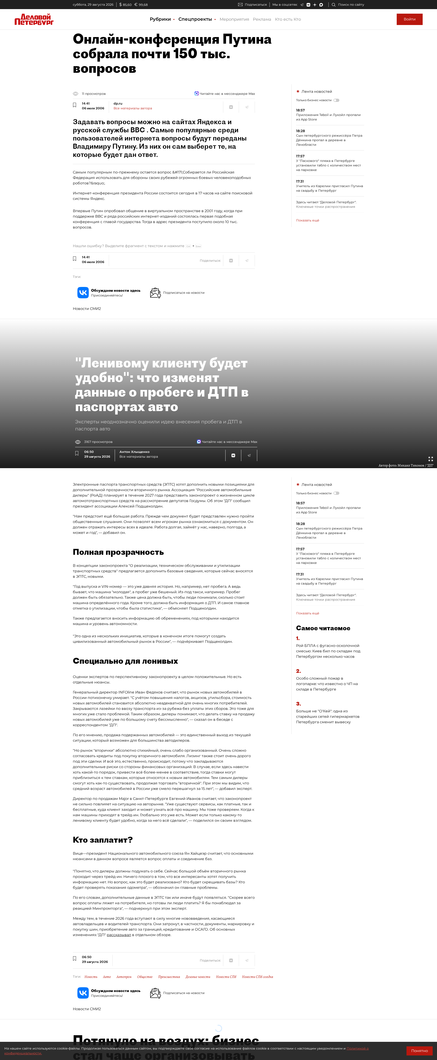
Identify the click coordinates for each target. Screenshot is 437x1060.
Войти (410, 19)
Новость (90, 976)
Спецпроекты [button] (195, 19)
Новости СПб (226, 976)
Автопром (124, 976)
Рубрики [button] (161, 19)
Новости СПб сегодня (257, 976)
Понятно (419, 1051)
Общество (144, 976)
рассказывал (119, 935)
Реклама (262, 19)
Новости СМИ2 (87, 308)
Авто (107, 976)
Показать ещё (307, 220)
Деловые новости (198, 976)
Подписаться (256, 5)
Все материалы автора (133, 108)
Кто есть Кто (288, 19)
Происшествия (169, 976)
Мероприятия (234, 19)
